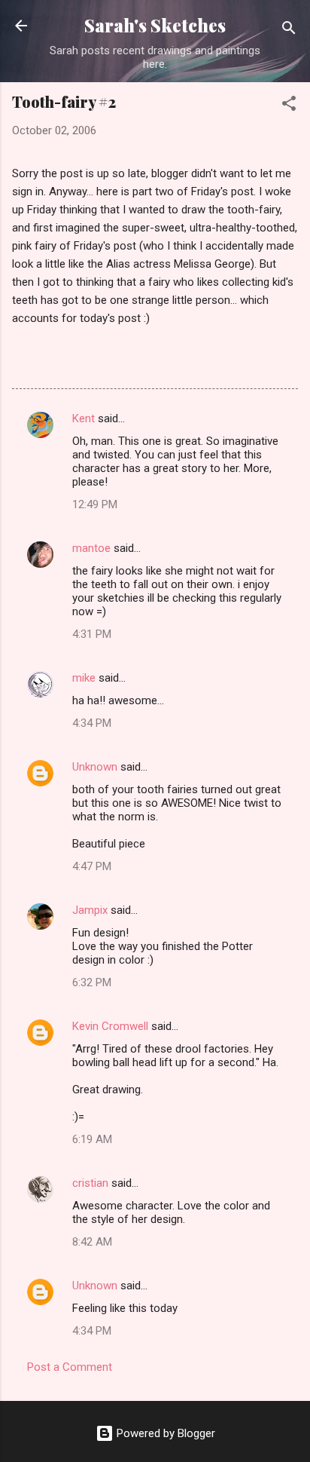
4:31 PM (91, 634)
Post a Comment (69, 1367)
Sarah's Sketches (155, 25)
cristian (90, 1183)
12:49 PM (94, 504)
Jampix (90, 910)
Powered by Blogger (164, 1433)
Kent (83, 418)
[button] (289, 106)
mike (84, 678)
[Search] (289, 31)
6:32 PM (91, 982)
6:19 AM (92, 1139)
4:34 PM (91, 723)
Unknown (94, 767)
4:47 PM (91, 866)
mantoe (91, 548)
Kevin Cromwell (110, 1026)
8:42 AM (92, 1242)
